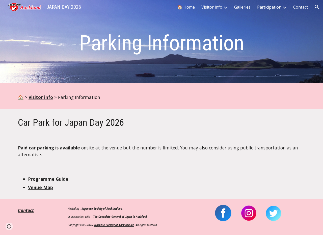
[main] (161, 43)
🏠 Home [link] (186, 7)
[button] (317, 7)
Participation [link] (269, 7)
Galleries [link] (242, 7)
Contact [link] (300, 7)
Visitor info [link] (211, 7)
